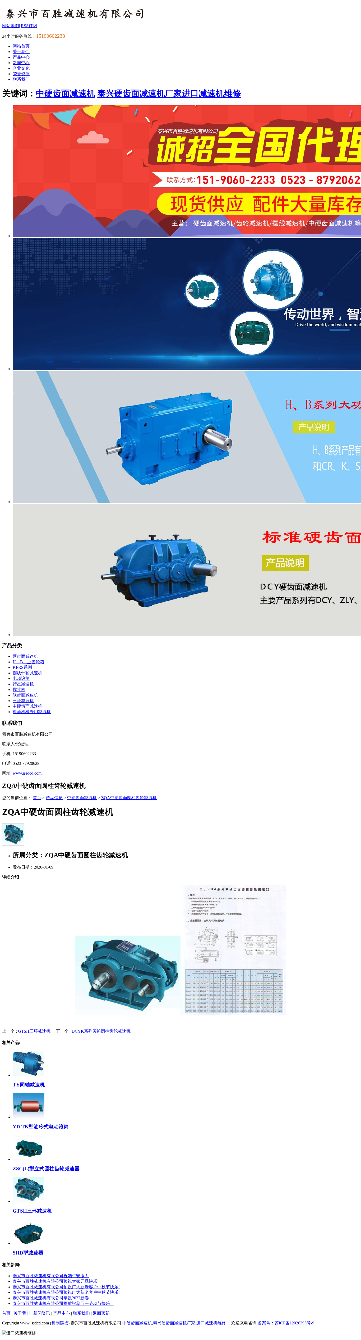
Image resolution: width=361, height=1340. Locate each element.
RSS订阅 (29, 25)
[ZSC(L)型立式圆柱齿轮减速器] (28, 1159)
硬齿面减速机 (25, 656)
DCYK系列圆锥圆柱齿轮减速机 (101, 1031)
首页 (37, 797)
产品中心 (21, 57)
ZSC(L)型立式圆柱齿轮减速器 (46, 1168)
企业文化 (21, 68)
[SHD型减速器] (28, 1243)
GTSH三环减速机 (34, 1031)
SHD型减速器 (28, 1253)
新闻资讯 (41, 1313)
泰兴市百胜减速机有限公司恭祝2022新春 (51, 1298)
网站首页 (21, 46)
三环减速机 (23, 700)
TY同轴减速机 (29, 1085)
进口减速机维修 (211, 93)
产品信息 (54, 797)
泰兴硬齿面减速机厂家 (139, 93)
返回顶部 (101, 1313)
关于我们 (21, 51)
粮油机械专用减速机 (32, 711)
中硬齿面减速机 (65, 93)
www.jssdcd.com (27, 773)
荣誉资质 (21, 73)
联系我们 (21, 79)
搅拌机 (19, 689)
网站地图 (10, 25)
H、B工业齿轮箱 (28, 662)
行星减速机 (23, 684)
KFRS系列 (22, 667)
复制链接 (59, 1323)
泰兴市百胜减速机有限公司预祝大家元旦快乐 (55, 1281)
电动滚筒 (21, 678)
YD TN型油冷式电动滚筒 (41, 1126)
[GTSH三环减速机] (28, 1201)
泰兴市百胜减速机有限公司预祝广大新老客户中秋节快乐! (66, 1287)
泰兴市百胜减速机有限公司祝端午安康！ (51, 1276)
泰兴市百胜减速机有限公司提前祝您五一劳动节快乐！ (63, 1303)
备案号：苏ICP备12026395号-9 (286, 1323)
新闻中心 (21, 62)
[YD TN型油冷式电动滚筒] (28, 1117)
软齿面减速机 (25, 695)
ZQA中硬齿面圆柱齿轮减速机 (129, 797)
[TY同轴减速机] (28, 1075)
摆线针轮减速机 (27, 673)
